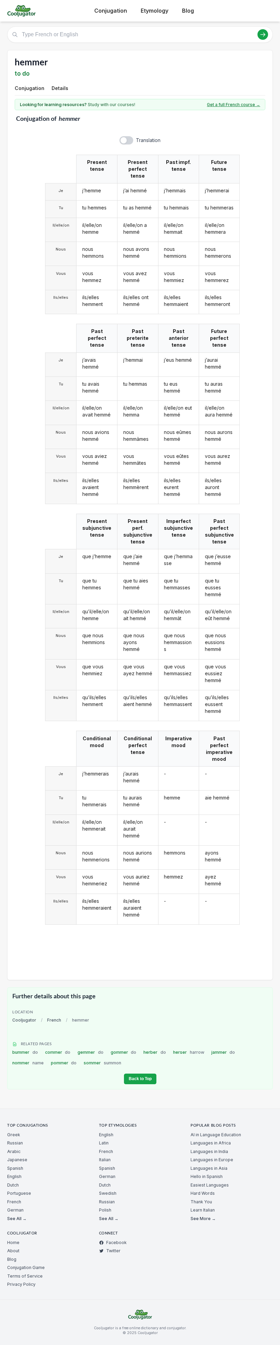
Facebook (116, 1242)
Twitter (113, 1250)
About (13, 1250)
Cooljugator (24, 1020)
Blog (188, 10)
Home (13, 1242)
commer (58, 1052)
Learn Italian (203, 1210)
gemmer (90, 1052)
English (14, 1176)
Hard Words (203, 1193)
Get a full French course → (233, 104)
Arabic (13, 1151)
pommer (64, 1062)
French (54, 1020)
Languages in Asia (209, 1168)
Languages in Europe (212, 1159)
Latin (104, 1142)
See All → (17, 1218)
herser (188, 1052)
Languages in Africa (211, 1142)
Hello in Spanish (207, 1176)
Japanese (17, 1159)
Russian (15, 1142)
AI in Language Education (216, 1134)
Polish (105, 1210)
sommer (102, 1062)
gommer (124, 1052)
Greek (13, 1134)
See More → (203, 1218)
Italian (105, 1159)
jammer (223, 1052)
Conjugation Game (26, 1267)
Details (60, 88)
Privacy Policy (21, 1284)
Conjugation (110, 10)
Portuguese (19, 1193)
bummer (25, 1052)
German (15, 1210)
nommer (28, 1062)
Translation (148, 140)
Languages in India (209, 1151)
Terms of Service (25, 1276)
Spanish (15, 1168)
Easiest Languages (210, 1185)
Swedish (107, 1193)
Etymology (154, 10)
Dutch (13, 1185)
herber (154, 1052)
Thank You (201, 1201)
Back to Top (140, 1078)
